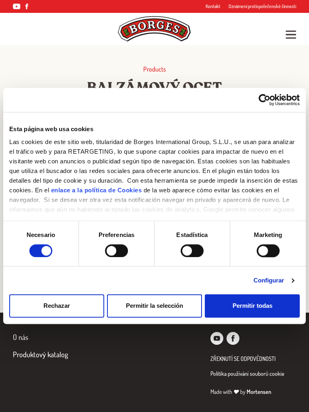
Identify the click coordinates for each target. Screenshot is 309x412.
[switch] (116, 250)
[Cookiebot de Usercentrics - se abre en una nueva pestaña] (264, 100)
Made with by (240, 391)
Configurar (268, 280)
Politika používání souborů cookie (247, 373)
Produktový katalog (40, 354)
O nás (20, 337)
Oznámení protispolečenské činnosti (262, 6)
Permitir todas (252, 306)
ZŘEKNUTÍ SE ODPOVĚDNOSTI (243, 358)
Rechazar (56, 306)
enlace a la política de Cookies (96, 190)
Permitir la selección (154, 306)
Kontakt (213, 6)
